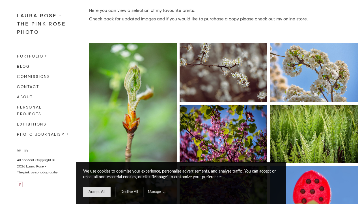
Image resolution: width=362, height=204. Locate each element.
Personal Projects (29, 110)
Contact (28, 86)
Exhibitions (32, 124)
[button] (45, 55)
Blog (23, 66)
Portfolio (30, 56)
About (25, 96)
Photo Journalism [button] (41, 134)
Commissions (33, 76)
